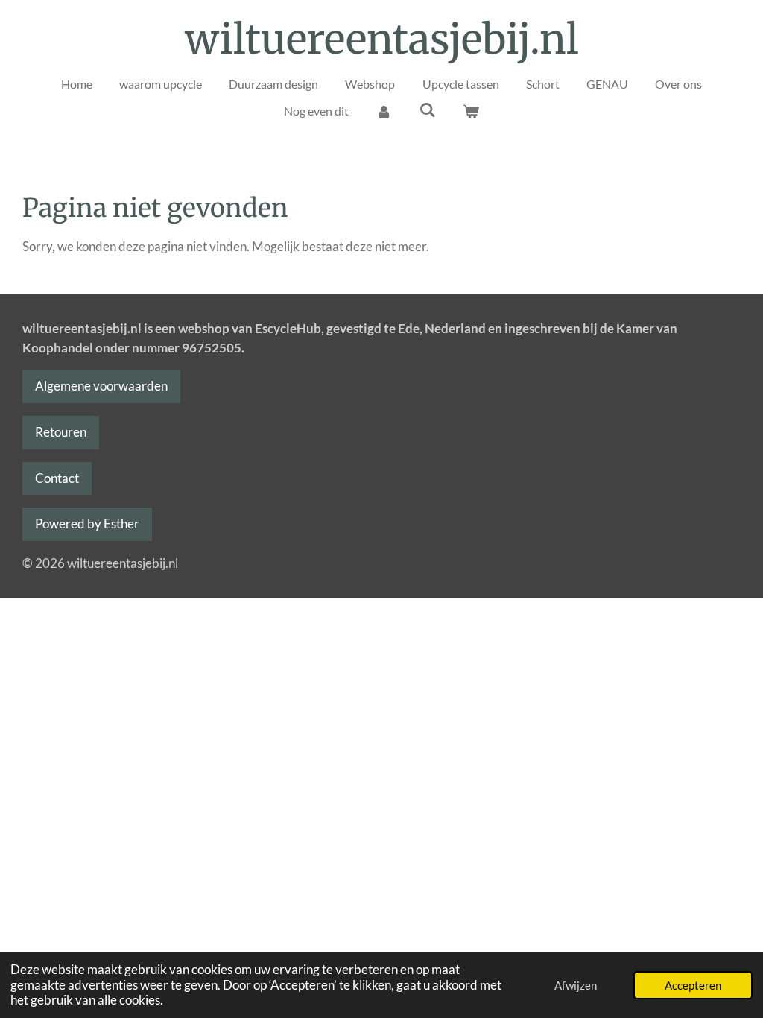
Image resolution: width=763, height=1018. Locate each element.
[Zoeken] (427, 109)
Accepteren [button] (693, 985)
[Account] (384, 111)
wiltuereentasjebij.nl (382, 39)
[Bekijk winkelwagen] (471, 111)
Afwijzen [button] (575, 985)
